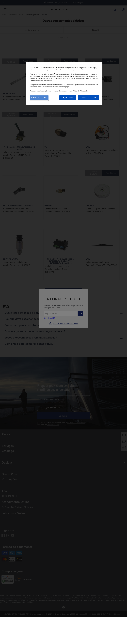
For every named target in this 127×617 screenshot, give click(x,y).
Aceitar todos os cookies (88, 98)
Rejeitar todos (68, 98)
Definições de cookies (39, 98)
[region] (64, 83)
